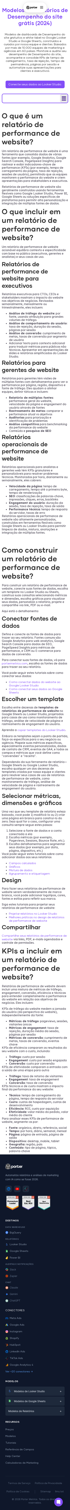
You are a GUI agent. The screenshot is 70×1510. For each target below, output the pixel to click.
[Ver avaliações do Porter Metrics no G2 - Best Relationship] (44, 1203)
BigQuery (15, 1232)
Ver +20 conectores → (19, 1371)
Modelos (10, 1436)
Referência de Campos (19, 1449)
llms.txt (59, 1492)
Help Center (12, 1456)
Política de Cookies (17, 1492)
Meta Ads (16, 1318)
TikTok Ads (16, 1358)
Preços (9, 1429)
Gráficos (14, 866)
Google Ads (17, 1325)
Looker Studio (18, 1244)
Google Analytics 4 (21, 1365)
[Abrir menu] (41, 7)
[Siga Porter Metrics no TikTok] (26, 1189)
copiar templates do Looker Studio (41, 730)
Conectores (15, 1310)
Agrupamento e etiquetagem (29, 873)
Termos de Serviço (19, 1483)
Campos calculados (22, 863)
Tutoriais (10, 1443)
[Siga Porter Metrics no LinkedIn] (8, 1189)
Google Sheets (19, 1251)
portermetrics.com (14, 663)
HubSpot (15, 1345)
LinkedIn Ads (17, 1351)
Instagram (16, 1331)
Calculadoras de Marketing (21, 1463)
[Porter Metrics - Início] (31, 7)
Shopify (14, 1338)
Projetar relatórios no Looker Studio (33, 913)
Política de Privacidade (48, 1483)
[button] (64, 98)
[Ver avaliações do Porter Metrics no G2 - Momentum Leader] (12, 1203)
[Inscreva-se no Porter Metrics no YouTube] (17, 1189)
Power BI (15, 1258)
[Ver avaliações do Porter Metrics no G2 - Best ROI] (28, 1203)
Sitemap (45, 1492)
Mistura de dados (20, 870)
